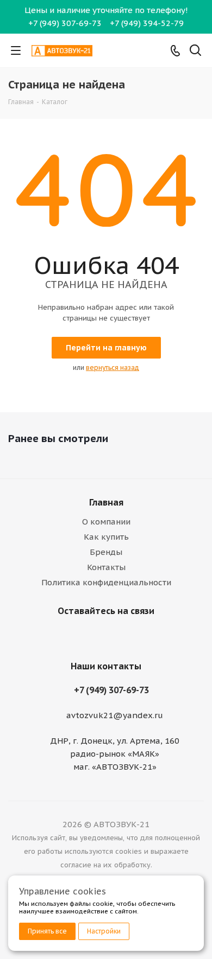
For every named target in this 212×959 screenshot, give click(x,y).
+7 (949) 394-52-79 (147, 23)
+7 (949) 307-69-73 (65, 23)
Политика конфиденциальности (106, 582)
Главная (106, 502)
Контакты (106, 567)
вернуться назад (112, 367)
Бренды (106, 552)
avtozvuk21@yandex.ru (114, 716)
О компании (106, 521)
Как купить (106, 537)
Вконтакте (103, 636)
